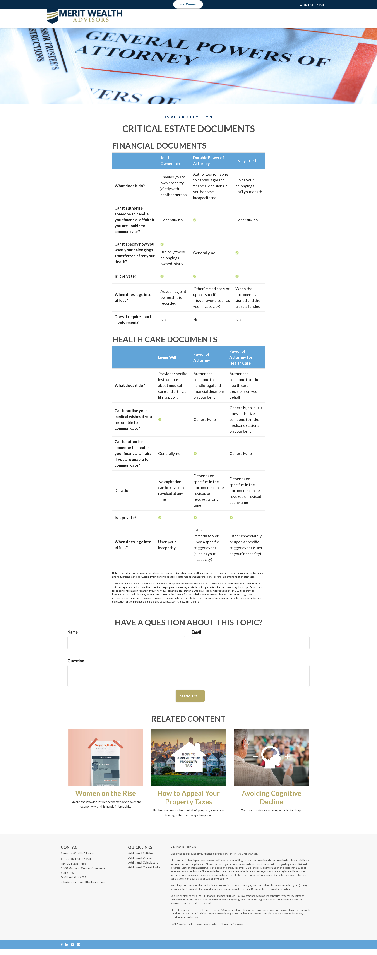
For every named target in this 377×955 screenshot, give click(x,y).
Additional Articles (140, 853)
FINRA (230, 895)
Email (196, 632)
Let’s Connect (188, 4)
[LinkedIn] (66, 944)
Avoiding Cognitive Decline (271, 797)
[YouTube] (72, 944)
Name (72, 632)
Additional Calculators (143, 862)
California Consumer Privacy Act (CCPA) (284, 885)
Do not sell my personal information (271, 889)
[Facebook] (62, 944)
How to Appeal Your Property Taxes (188, 797)
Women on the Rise (105, 793)
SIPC (237, 895)
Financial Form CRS (185, 846)
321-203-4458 (314, 5)
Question (75, 660)
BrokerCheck (249, 853)
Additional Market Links (144, 867)
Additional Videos (140, 858)
